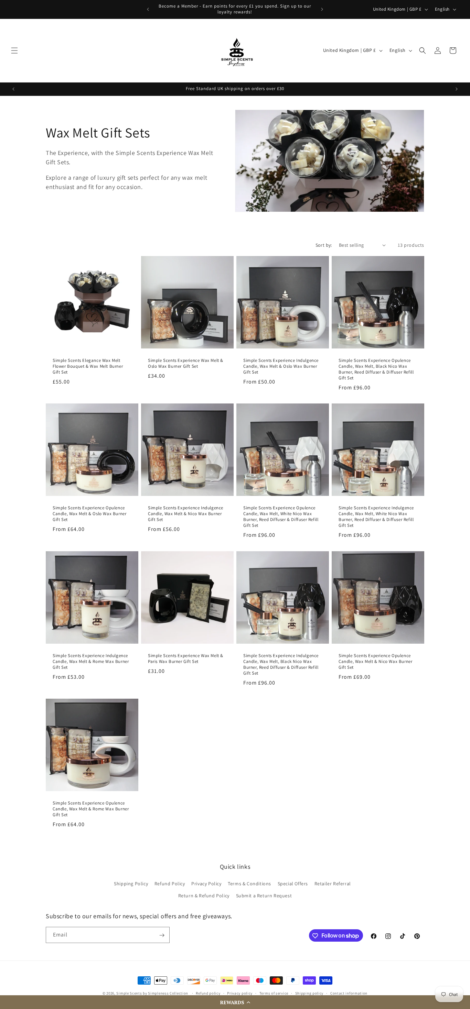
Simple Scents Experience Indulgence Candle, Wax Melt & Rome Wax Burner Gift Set (91, 661)
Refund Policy (169, 883)
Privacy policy (240, 993)
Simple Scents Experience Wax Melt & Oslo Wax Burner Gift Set (185, 363)
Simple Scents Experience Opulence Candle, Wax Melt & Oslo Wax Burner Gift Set (89, 513)
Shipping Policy (131, 883)
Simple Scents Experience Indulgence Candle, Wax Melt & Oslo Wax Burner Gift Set (281, 366)
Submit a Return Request (264, 895)
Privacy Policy (206, 883)
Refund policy (208, 993)
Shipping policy (309, 993)
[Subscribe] (161, 935)
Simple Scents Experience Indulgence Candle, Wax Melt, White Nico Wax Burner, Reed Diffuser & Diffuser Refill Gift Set (376, 516)
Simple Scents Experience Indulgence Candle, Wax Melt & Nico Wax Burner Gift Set (185, 513)
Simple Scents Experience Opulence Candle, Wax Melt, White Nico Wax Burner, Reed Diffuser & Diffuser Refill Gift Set (280, 516)
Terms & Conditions (249, 883)
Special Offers (293, 883)
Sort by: (324, 245)
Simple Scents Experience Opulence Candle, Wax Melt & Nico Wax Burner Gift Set (375, 661)
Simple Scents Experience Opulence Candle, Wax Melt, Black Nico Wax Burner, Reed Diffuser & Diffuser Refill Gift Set (376, 369)
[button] (235, 1002)
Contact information (348, 993)
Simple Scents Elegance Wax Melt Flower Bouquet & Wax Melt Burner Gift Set (88, 366)
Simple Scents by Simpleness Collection (152, 993)
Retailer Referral (332, 883)
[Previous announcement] (148, 9)
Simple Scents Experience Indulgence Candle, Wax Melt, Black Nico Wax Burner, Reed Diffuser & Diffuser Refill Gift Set (281, 664)
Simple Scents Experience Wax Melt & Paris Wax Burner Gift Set (185, 658)
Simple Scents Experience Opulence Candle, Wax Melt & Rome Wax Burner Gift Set (91, 809)
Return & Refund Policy (203, 895)
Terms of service (273, 993)
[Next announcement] (322, 9)
